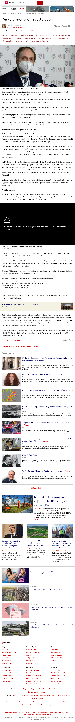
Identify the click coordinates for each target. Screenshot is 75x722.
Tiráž (33, 712)
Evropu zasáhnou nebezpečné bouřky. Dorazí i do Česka (44, 390)
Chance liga (54, 649)
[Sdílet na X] (72, 340)
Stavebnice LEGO (35, 701)
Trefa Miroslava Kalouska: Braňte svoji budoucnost (42, 471)
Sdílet (65, 26)
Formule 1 (54, 660)
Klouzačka (50, 695)
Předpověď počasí (36, 689)
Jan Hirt (28, 655)
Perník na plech (6, 684)
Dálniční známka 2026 (58, 673)
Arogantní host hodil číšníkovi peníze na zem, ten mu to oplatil (47, 422)
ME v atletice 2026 (57, 658)
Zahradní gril (34, 698)
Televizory (25, 705)
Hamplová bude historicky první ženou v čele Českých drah (46, 374)
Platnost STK (55, 684)
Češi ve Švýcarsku (32, 678)
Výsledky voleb (6, 655)
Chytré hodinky (34, 705)
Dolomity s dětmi (31, 684)
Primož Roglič (30, 660)
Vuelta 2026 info (31, 649)
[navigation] (2, 2)
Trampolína (34, 695)
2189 (72, 26)
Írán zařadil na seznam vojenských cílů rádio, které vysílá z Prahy (52, 501)
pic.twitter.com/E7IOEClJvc (20, 285)
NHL (52, 663)
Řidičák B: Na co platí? (58, 678)
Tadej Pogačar (30, 658)
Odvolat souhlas (29, 714)
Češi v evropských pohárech (37, 692)
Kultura (24, 457)
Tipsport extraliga (56, 655)
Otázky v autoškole (57, 681)
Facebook (8, 712)
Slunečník (43, 695)
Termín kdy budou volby (9, 658)
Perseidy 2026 (47, 689)
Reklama (21, 712)
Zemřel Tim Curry (29, 455)
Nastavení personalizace (43, 714)
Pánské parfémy (46, 705)
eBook (58, 26)
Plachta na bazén (24, 695)
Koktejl (24, 427)
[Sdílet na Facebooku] (70, 340)
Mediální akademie (42, 712)
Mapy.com (26, 689)
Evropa (24, 363)
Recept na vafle (6, 681)
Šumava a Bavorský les (33, 675)
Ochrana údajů (63, 712)
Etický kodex (53, 712)
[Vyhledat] (40, 3)
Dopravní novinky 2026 (58, 675)
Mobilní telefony (23, 701)
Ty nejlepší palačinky (8, 670)
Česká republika (26, 346)
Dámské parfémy (47, 701)
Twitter (15, 712)
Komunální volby (7, 663)
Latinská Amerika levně (33, 681)
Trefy (23, 474)
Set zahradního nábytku (62, 695)
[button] (37, 66)
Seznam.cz (68, 2)
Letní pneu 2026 (56, 670)
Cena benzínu (58, 689)
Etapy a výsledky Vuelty (33, 652)
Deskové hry (67, 701)
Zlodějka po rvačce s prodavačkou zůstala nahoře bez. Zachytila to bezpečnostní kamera (47, 439)
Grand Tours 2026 (32, 663)
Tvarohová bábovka (8, 678)
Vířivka (41, 698)
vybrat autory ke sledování (14, 27)
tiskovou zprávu (40, 133)
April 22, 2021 (24, 288)
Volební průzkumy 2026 (9, 652)
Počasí (24, 393)
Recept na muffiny (7, 673)
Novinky (19, 25)
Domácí (4, 307)
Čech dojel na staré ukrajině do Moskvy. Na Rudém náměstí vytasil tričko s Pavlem (61, 544)
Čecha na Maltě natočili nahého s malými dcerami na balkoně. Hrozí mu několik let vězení (47, 359)
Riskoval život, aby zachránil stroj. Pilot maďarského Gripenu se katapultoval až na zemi (47, 407)
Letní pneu (58, 701)
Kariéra (28, 712)
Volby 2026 (5, 649)
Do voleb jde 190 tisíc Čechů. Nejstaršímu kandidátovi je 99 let (35, 543)
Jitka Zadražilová (12, 25)
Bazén (15, 695)
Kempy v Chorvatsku (32, 670)
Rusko (17, 346)
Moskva (35, 346)
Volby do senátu (6, 660)
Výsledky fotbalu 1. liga (58, 652)
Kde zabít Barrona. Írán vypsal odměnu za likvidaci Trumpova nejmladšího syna (11, 544)
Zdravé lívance (6, 675)
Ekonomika (25, 377)
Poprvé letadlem (31, 673)
